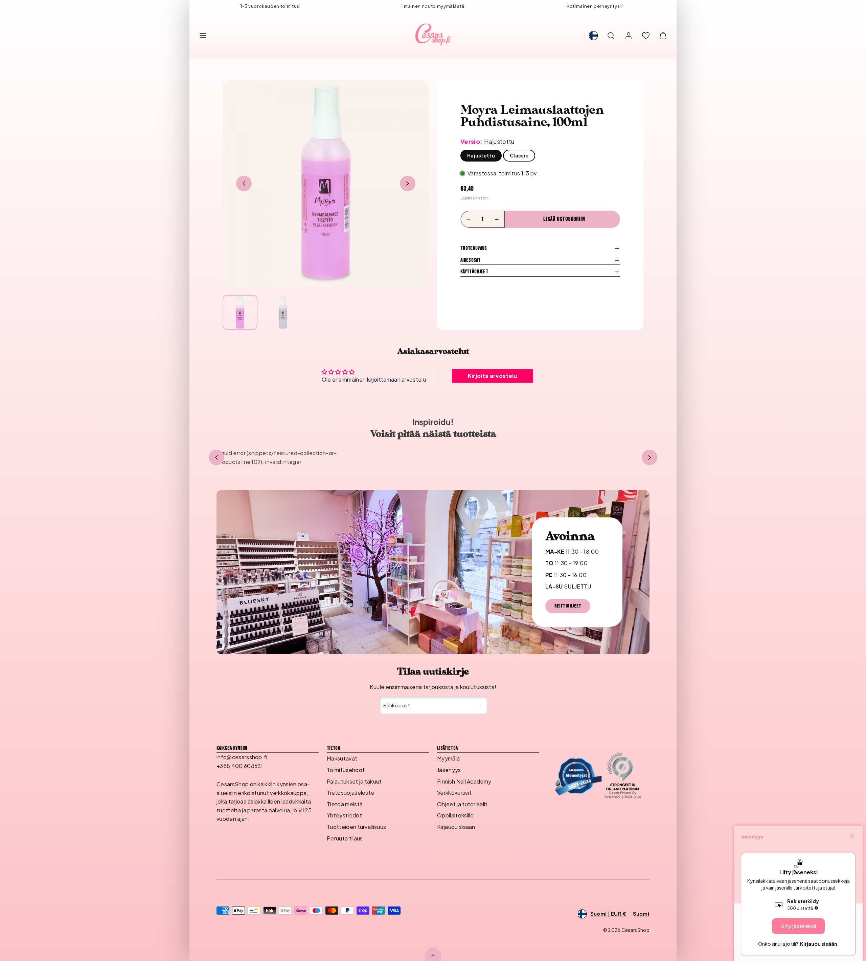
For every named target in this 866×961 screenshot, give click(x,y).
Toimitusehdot (346, 769)
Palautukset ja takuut (354, 781)
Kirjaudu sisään (456, 826)
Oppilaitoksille (455, 815)
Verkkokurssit (454, 792)
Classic (519, 155)
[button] (203, 35)
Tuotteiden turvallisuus (356, 826)
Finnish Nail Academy (464, 781)
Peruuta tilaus (345, 838)
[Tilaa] (480, 705)
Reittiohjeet (567, 606)
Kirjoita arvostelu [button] (492, 375)
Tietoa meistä (345, 804)
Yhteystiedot (344, 815)
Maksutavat (342, 758)
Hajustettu (481, 155)
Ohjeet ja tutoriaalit (462, 804)
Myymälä (448, 758)
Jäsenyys (449, 769)
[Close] (852, 836)
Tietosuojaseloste (350, 792)
